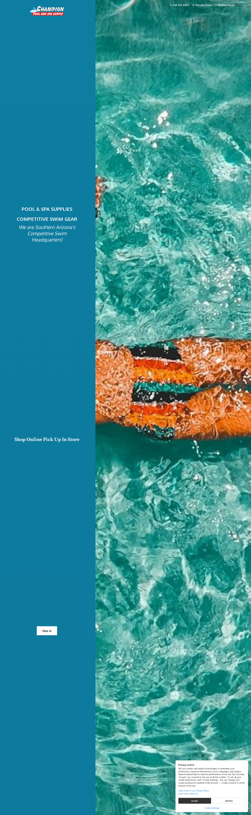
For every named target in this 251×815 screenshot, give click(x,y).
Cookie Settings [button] (211, 808)
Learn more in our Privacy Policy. (193, 790)
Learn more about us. (188, 793)
